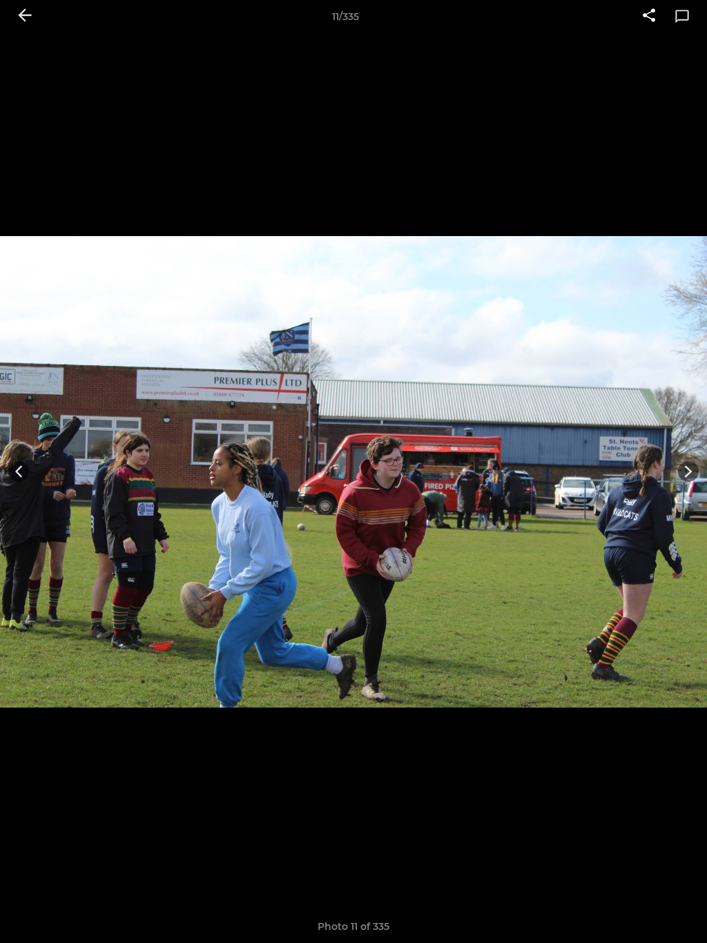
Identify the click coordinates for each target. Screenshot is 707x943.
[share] (649, 16)
